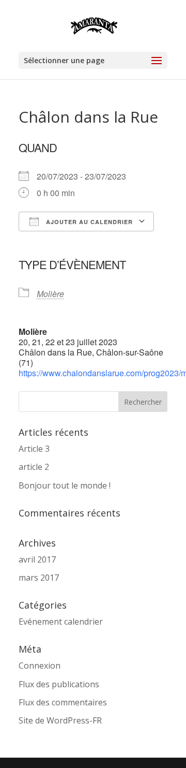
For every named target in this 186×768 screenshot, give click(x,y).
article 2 (34, 466)
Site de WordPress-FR (60, 720)
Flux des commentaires (63, 702)
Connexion (39, 665)
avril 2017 (37, 559)
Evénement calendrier (61, 621)
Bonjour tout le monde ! (65, 485)
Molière (50, 294)
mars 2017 (39, 577)
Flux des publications (59, 684)
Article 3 (34, 448)
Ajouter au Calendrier (88, 222)
